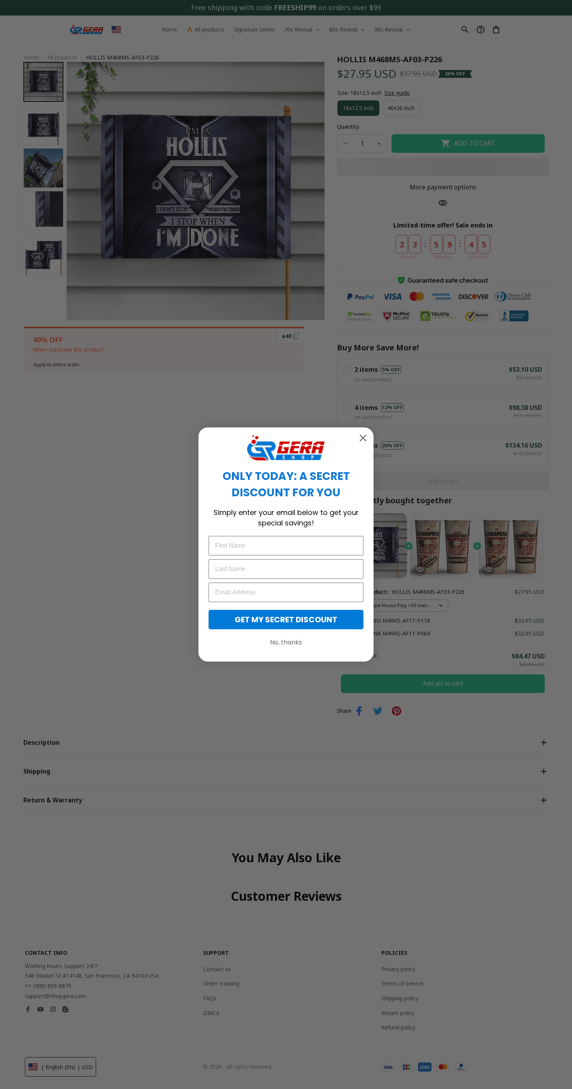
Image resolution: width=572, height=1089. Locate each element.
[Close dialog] (363, 438)
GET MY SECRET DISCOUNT (286, 619)
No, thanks (286, 642)
